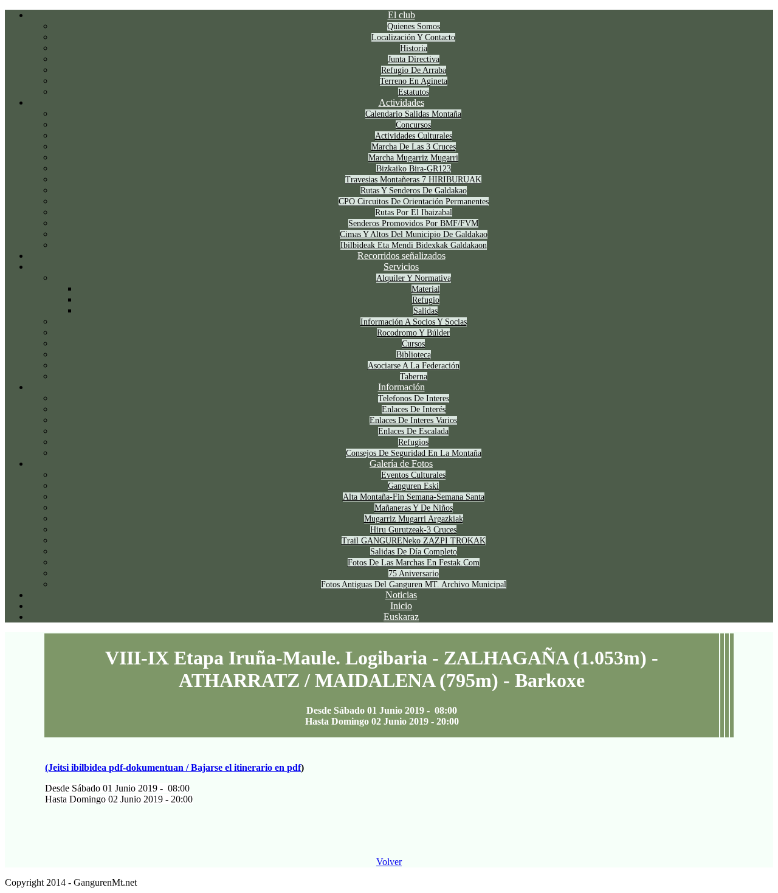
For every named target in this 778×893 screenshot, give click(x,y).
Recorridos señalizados (401, 255)
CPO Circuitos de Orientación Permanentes (414, 201)
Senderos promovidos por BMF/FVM (413, 223)
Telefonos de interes (413, 398)
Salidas (425, 310)
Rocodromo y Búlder (413, 332)
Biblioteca (413, 354)
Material (425, 289)
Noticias (401, 595)
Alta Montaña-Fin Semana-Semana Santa (413, 497)
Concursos (413, 124)
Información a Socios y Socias (413, 321)
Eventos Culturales (413, 475)
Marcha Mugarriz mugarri (413, 157)
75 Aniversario (413, 573)
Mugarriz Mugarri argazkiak (413, 518)
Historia (413, 48)
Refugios (413, 442)
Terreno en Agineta (413, 81)
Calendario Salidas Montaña (413, 114)
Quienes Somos (413, 26)
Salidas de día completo (413, 551)
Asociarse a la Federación (414, 365)
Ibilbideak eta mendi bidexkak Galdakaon (413, 245)
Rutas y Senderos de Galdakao (413, 190)
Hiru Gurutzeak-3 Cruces (413, 529)
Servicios (401, 266)
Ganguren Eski (413, 486)
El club (401, 15)
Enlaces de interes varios (413, 420)
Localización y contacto (413, 37)
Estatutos (413, 92)
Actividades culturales (413, 135)
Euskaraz (401, 617)
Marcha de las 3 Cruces (413, 146)
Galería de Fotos (401, 463)
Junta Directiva (413, 59)
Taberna (413, 376)
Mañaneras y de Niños (413, 507)
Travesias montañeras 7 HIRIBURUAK (413, 179)
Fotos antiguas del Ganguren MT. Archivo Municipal (413, 584)
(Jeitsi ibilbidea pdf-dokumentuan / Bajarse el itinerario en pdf (173, 767)
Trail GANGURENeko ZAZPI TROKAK (414, 540)
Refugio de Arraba (413, 70)
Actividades (401, 102)
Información (401, 387)
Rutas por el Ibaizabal (413, 212)
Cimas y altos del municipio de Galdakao (413, 234)
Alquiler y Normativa (413, 278)
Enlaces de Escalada (413, 431)
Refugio (425, 300)
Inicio (401, 606)
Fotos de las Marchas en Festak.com (414, 562)
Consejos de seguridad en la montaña (413, 453)
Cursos (413, 343)
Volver (389, 862)
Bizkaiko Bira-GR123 (413, 168)
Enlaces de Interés (414, 409)
